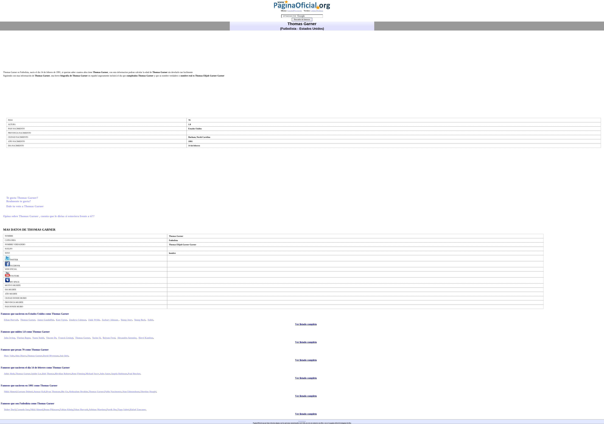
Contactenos (302, 421)
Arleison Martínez (97, 409)
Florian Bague (24, 338)
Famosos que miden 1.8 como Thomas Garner (25, 331)
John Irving (9, 338)
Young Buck (140, 320)
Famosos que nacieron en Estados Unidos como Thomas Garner (35, 313)
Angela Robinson (119, 374)
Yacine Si (96, 338)
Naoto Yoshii (38, 338)
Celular (313, 11)
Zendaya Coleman (77, 320)
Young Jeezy (126, 320)
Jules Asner (105, 374)
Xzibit (150, 320)
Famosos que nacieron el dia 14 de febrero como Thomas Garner (35, 367)
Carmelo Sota (23, 409)
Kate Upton (61, 320)
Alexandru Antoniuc (127, 338)
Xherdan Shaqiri (148, 391)
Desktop (320, 11)
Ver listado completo (306, 324)
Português (298, 11)
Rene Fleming (78, 374)
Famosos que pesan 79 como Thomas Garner (25, 349)
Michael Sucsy (92, 374)
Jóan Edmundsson (131, 391)
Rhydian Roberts (63, 374)
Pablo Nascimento (113, 391)
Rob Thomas (48, 374)
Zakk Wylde (94, 320)
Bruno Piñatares (51, 409)
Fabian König (66, 409)
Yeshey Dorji (10, 409)
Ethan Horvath (11, 320)
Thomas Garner (27, 320)
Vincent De (51, 338)
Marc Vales (9, 356)
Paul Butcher (134, 374)
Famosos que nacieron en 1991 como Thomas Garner (29, 385)
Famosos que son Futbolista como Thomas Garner (27, 403)
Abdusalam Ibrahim (78, 391)
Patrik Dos (111, 409)
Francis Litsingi (65, 338)
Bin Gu (64, 391)
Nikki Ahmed (10, 391)
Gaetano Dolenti (25, 391)
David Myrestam (51, 356)
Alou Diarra (21, 356)
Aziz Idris (64, 356)
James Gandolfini (45, 320)
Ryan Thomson (53, 391)
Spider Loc (36, 374)
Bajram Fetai (109, 338)
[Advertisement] (302, 50)
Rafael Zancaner (138, 409)
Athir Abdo (9, 374)
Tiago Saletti (123, 409)
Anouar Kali (39, 391)
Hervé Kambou (146, 338)
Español (290, 11)
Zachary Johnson (110, 320)
